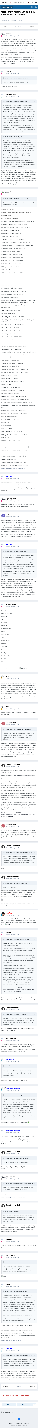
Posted (12, 36)
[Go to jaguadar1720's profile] (3, 96)
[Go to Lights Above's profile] (3, 1256)
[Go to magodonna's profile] (3, 193)
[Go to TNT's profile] (3, 677)
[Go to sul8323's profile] (3, 1240)
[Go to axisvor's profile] (3, 35)
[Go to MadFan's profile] (3, 914)
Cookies (26, 1423)
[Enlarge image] (23, 668)
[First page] (2, 27)
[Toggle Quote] (4, 78)
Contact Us (19, 1423)
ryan (7, 514)
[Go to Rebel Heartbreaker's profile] (3, 1089)
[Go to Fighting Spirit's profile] (3, 500)
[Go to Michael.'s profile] (3, 477)
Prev (5, 27)
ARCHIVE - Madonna (17, 20)
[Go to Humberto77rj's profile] (3, 605)
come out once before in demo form (21, 775)
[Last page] (35, 27)
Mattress (5, 19)
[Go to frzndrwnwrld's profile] (3, 723)
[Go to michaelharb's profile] (3, 1178)
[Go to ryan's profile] (3, 515)
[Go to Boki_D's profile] (3, 72)
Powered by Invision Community (19, 1425)
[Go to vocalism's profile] (3, 1350)
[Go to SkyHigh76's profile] (3, 1060)
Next (32, 27)
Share (9, 1405)
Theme (11, 1423)
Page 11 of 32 (19, 27)
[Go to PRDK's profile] (3, 1285)
